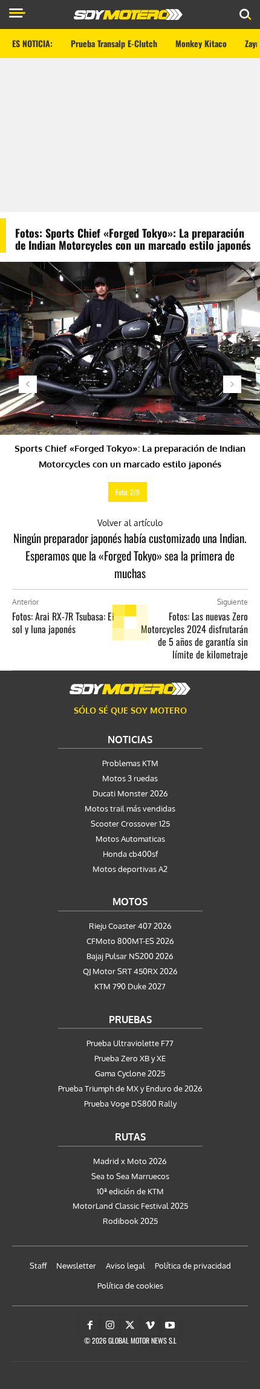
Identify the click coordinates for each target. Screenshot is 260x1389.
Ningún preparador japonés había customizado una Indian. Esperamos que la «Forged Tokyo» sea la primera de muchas (130, 555)
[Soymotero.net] (130, 689)
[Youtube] (170, 1325)
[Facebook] (90, 1325)
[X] (130, 1325)
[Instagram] (110, 1325)
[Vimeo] (150, 1325)
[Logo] (128, 14)
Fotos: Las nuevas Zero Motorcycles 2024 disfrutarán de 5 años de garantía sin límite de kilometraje (194, 635)
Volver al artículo (130, 523)
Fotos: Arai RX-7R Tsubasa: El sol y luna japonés (63, 622)
